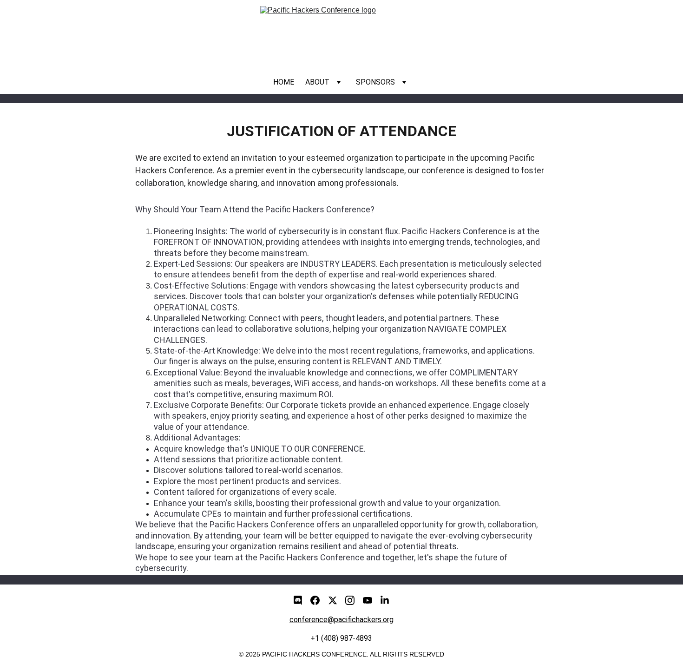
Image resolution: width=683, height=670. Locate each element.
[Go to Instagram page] (350, 600)
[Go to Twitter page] (332, 600)
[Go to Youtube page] (367, 600)
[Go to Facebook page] (315, 600)
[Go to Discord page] (297, 600)
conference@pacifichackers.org (341, 619)
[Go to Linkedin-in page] (384, 600)
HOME (283, 82)
